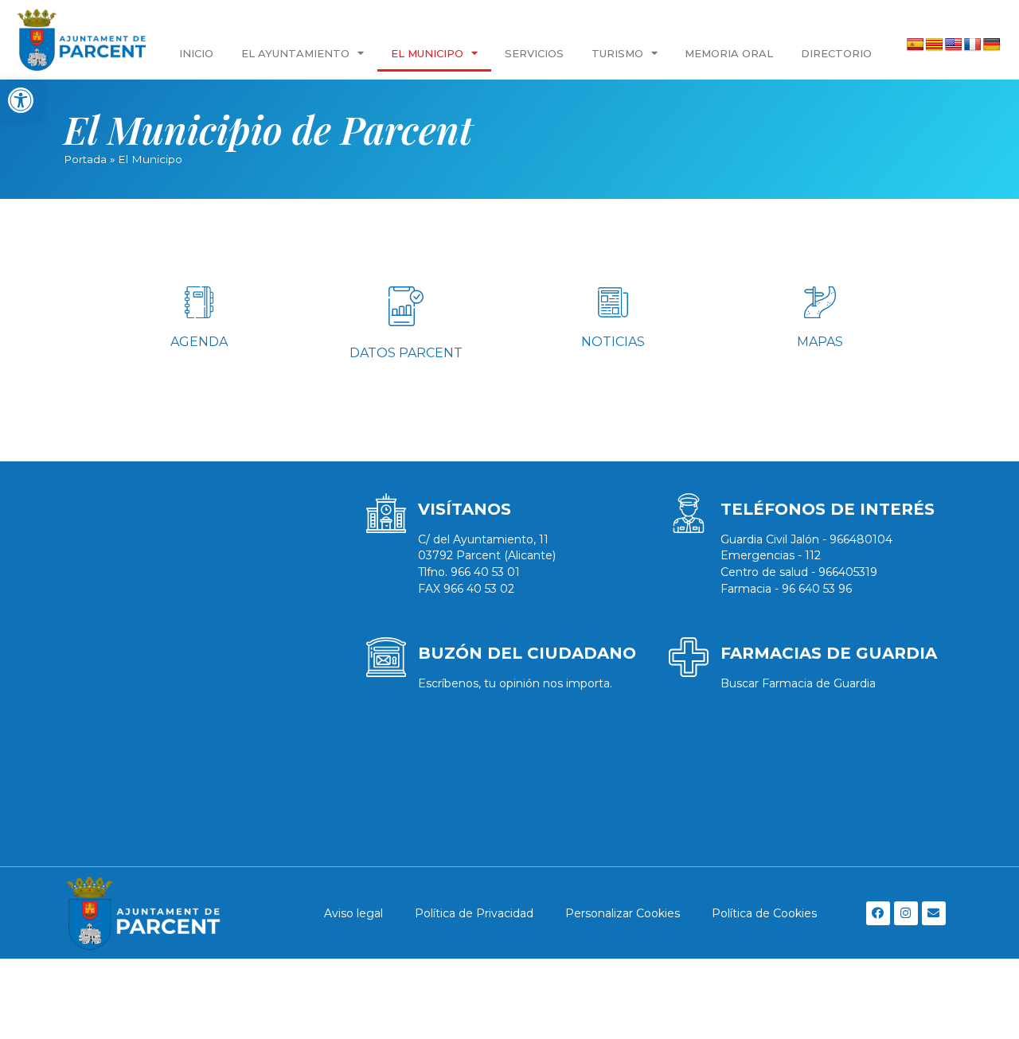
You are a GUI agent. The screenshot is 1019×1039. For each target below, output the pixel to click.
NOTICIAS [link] (613, 341)
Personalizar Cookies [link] (622, 913)
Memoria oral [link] (729, 53)
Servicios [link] (534, 53)
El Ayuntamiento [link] (295, 53)
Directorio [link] (836, 53)
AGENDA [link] (199, 341)
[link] (20, 100)
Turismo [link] (617, 53)
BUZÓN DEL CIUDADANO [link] (527, 653)
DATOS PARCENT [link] (406, 352)
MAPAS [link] (820, 341)
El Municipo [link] (427, 53)
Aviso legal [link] (353, 913)
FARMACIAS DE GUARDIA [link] (828, 653)
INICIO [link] (196, 53)
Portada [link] (85, 159)
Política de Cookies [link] (764, 913)
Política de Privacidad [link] (474, 913)
